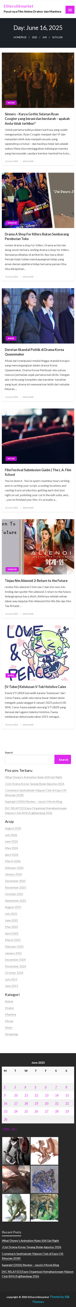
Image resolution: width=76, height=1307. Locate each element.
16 (5, 1103)
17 (16, 1103)
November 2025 (15, 887)
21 (56, 1103)
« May (6, 1128)
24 (16, 1111)
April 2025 (11, 933)
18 (26, 1103)
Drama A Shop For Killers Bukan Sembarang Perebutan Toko (37, 236)
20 (46, 1103)
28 (56, 1111)
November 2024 (15, 966)
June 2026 (11, 841)
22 (67, 1103)
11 (26, 1095)
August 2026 (13, 828)
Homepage (20, 37)
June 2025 (11, 920)
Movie (11, 102)
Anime (11, 338)
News (8, 1027)
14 (56, 1095)
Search (9, 752)
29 (67, 1111)
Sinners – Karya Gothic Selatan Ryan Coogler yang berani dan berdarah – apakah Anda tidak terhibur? (37, 118)
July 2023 (11, 979)
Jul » (14, 1128)
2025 (34, 37)
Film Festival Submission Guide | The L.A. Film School (38, 472)
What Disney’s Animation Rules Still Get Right (33, 777)
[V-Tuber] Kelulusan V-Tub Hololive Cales (35, 687)
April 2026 (11, 854)
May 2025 (11, 926)
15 (67, 1095)
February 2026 (14, 867)
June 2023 (11, 985)
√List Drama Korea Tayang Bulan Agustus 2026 (34, 783)
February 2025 (14, 946)
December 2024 (15, 959)
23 (5, 1111)
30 (5, 1119)
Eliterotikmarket (18, 6)
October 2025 (14, 894)
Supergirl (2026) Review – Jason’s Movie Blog (33, 801)
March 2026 (13, 861)
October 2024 (14, 972)
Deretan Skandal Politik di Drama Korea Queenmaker (34, 352)
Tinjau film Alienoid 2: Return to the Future (36, 581)
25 (26, 1111)
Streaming (11, 1034)
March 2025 (13, 940)
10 (16, 1095)
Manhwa (10, 1014)
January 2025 (13, 953)
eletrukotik (28, 161)
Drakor (12, 223)
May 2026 (11, 848)
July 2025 (11, 913)
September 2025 (15, 900)
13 (46, 1095)
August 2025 (13, 907)
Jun (44, 37)
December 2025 (15, 880)
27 (46, 1111)
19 (36, 1103)
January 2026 (13, 874)
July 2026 (11, 835)
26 (36, 1111)
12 (36, 1095)
